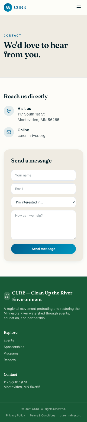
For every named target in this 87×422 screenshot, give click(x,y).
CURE (20, 7)
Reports (10, 360)
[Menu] (78, 7)
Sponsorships (14, 347)
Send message (43, 249)
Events (9, 340)
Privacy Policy (15, 415)
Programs (11, 353)
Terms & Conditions (42, 415)
